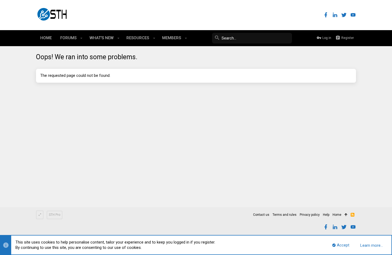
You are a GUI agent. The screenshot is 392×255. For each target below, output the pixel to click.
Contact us (261, 215)
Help (326, 215)
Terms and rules (285, 215)
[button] (81, 38)
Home (337, 215)
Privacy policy (310, 215)
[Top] (346, 215)
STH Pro (54, 215)
